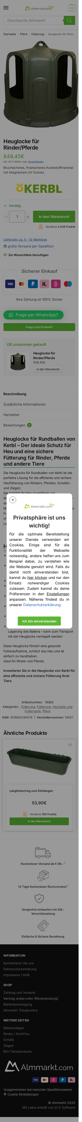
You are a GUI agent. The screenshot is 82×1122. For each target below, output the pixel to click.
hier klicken (37, 577)
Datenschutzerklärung (42, 604)
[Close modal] (12, 499)
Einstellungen (58, 594)
